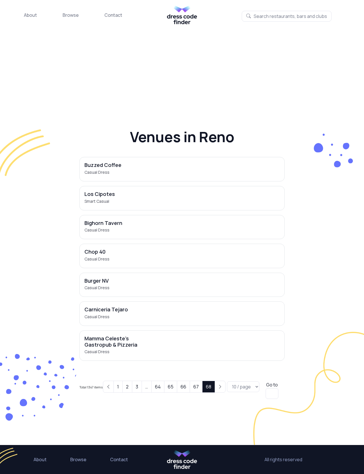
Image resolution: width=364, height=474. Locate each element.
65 (170, 387)
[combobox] (287, 16)
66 (183, 387)
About (30, 15)
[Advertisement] (182, 67)
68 (208, 387)
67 (196, 387)
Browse (71, 15)
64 (158, 387)
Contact (113, 15)
